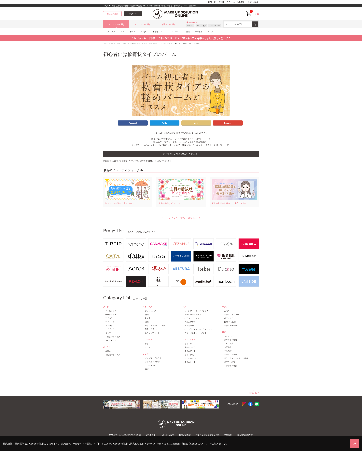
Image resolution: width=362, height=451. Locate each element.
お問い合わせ (253, 2)
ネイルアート (190, 351)
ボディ (132, 31)
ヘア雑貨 (227, 347)
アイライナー (110, 322)
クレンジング (150, 311)
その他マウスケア (112, 354)
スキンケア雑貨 (230, 339)
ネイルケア (189, 343)
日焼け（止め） (230, 322)
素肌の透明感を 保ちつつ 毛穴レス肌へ (229, 203)
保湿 (147, 322)
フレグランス (156, 31)
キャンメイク (201, 26)
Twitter (164, 123)
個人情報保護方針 (245, 434)
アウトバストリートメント (196, 333)
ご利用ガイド (224, 2)
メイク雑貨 (228, 343)
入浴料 (227, 311)
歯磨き (108, 351)
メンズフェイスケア (153, 358)
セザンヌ (190, 26)
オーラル (198, 31)
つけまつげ (228, 336)
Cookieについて (198, 443)
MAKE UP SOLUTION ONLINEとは (125, 434)
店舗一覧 (212, 2)
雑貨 (188, 31)
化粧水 (147, 318)
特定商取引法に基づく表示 (207, 434)
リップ (108, 333)
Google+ (228, 123)
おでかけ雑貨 (229, 362)
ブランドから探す (142, 24)
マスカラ (109, 325)
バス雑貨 (227, 350)
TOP (105, 43)
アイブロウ (110, 329)
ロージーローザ (214, 26)
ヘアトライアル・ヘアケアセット (198, 329)
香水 (147, 343)
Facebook (133, 123)
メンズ (210, 31)
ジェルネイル (190, 358)
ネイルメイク (190, 347)
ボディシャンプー (231, 314)
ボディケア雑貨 (230, 354)
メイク (143, 31)
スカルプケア (190, 322)
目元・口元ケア (151, 329)
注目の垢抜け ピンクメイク (171, 203)
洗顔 (147, 314)
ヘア (122, 31)
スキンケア (110, 31)
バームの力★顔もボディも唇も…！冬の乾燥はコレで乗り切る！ (147, 43)
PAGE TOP (254, 392)
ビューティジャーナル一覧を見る (181, 217)
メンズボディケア (152, 361)
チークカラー (110, 314)
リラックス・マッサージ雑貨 (236, 358)
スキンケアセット (152, 333)
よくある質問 (238, 2)
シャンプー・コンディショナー (197, 311)
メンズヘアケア (151, 365)
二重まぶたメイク (112, 336)
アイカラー (110, 318)
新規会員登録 (112, 13)
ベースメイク (110, 311)
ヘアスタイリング (192, 318)
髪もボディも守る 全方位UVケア (119, 203)
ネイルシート (190, 362)
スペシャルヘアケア (193, 314)
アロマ (147, 347)
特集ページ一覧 (115, 43)
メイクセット (110, 340)
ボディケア (228, 318)
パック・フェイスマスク (155, 325)
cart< (248, 11)
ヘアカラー (189, 325)
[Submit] (255, 24)
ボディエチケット (231, 325)
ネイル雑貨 (189, 354)
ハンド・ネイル (174, 31)
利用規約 (228, 434)
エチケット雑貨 (230, 365)
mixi (196, 123)
